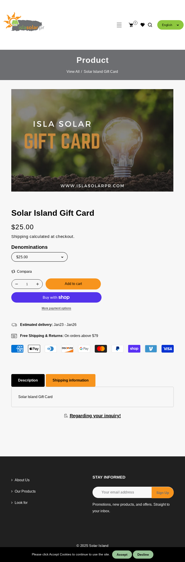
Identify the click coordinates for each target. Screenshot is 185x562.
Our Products (25, 491)
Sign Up (162, 493)
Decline (143, 554)
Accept (122, 554)
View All (73, 72)
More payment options (56, 308)
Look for (21, 503)
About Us (22, 480)
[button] (119, 25)
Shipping (19, 236)
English (167, 25)
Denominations (29, 247)
